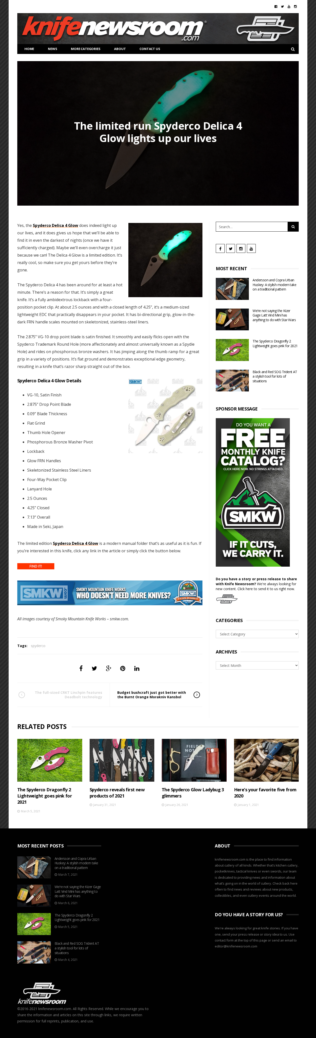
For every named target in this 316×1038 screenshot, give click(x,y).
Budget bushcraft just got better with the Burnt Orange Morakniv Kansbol (151, 694)
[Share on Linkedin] (137, 668)
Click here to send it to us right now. (266, 588)
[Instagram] (295, 6)
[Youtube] (289, 6)
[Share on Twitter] (94, 668)
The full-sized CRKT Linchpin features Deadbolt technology (68, 694)
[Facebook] (276, 6)
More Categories (85, 49)
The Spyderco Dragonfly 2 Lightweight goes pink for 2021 (275, 343)
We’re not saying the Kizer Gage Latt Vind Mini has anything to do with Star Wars (274, 315)
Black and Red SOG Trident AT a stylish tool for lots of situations (275, 376)
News (52, 49)
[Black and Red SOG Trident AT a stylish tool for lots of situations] (232, 381)
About (120, 49)
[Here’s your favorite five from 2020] (266, 760)
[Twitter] (282, 6)
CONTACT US (149, 49)
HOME (29, 49)
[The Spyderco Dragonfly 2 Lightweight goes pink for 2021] (232, 350)
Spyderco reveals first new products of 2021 (117, 793)
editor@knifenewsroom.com (236, 946)
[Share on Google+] (108, 668)
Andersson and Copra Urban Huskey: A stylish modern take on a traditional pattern (274, 284)
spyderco (38, 645)
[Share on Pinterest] (123, 668)
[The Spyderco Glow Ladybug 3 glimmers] (194, 760)
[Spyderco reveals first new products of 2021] (122, 760)
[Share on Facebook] (81, 668)
